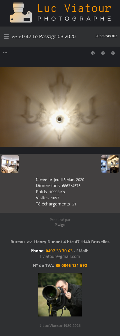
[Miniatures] (93, 53)
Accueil (17, 36)
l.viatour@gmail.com (60, 256)
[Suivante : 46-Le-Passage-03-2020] (113, 53)
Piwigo (60, 224)
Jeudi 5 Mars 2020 (69, 179)
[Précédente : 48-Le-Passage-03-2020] (103, 53)
